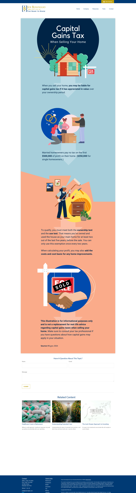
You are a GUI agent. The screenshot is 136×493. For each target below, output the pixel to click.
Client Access (108, 1)
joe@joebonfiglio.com (27, 490)
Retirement (48, 480)
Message (24, 372)
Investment (48, 482)
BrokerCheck (88, 479)
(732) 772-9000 (29, 480)
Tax (46, 488)
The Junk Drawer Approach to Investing (95, 424)
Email (70, 361)
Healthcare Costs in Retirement (32, 424)
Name (23, 361)
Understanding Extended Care (62, 424)
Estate (47, 484)
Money (47, 490)
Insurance (47, 486)
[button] (78, 8)
